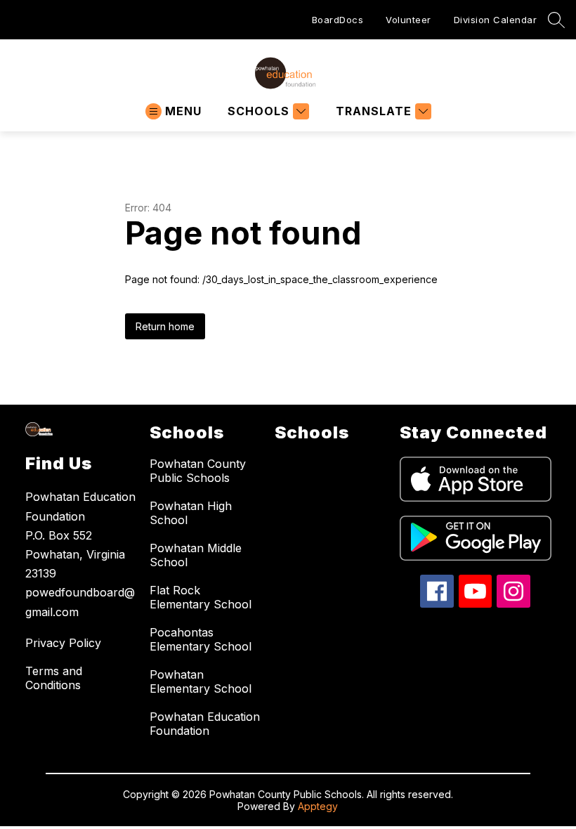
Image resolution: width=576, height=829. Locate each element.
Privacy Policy (63, 643)
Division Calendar (495, 19)
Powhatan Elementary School (200, 681)
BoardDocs (338, 19)
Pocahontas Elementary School (200, 639)
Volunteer (408, 19)
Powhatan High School (191, 513)
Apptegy (318, 806)
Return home (165, 326)
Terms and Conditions (53, 678)
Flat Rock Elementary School (200, 597)
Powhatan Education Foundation (205, 724)
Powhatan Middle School (196, 555)
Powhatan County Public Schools (198, 471)
